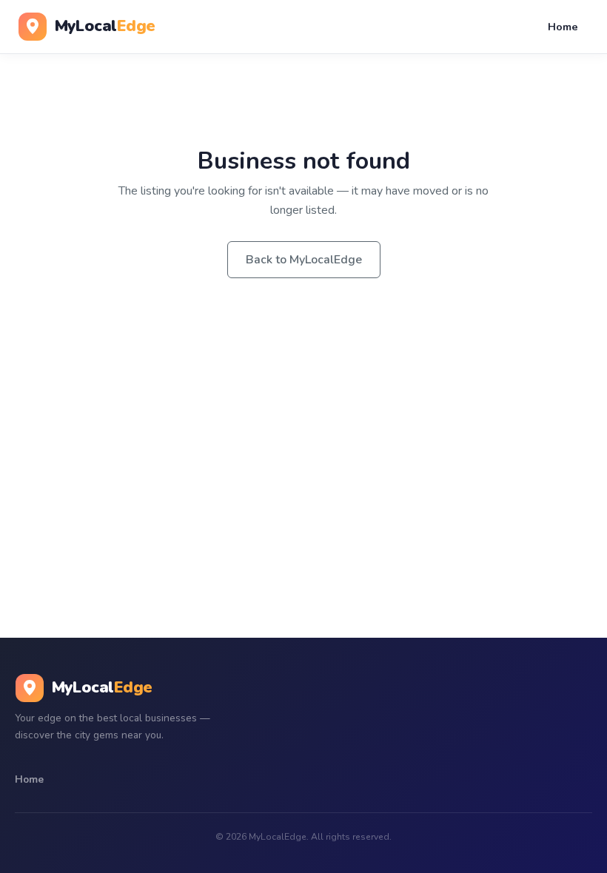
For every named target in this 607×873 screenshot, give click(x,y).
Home (563, 26)
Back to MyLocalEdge (304, 260)
